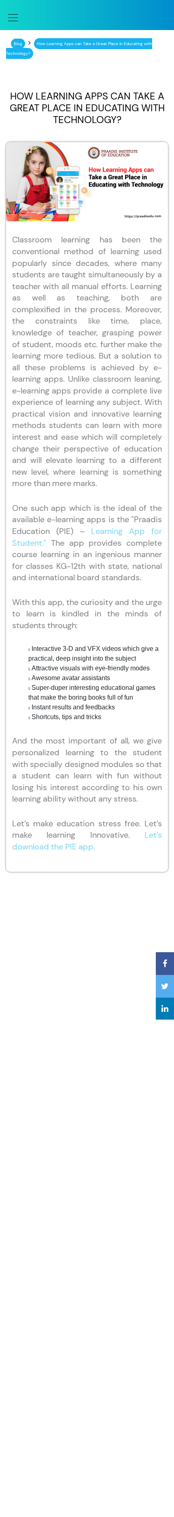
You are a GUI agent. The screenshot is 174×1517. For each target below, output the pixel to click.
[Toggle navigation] (10, 17)
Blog (18, 43)
